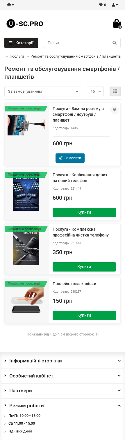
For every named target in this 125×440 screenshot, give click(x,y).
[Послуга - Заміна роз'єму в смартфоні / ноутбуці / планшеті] (26, 125)
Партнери (20, 390)
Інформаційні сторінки (35, 360)
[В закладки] (114, 110)
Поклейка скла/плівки (74, 283)
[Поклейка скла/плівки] (26, 300)
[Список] (115, 91)
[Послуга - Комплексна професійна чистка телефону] (26, 245)
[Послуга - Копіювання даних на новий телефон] (26, 191)
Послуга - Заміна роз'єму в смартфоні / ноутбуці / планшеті (78, 114)
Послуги (17, 56)
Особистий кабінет (31, 375)
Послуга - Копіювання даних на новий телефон (80, 178)
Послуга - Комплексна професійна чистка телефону (81, 232)
